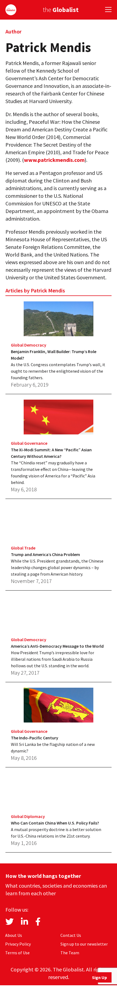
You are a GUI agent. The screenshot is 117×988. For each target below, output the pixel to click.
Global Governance (29, 443)
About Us (13, 935)
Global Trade (23, 548)
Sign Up (99, 977)
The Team (69, 952)
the (61, 9)
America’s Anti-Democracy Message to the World (57, 646)
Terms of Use (17, 952)
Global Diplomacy (28, 816)
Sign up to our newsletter (84, 944)
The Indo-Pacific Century (34, 737)
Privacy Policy (18, 944)
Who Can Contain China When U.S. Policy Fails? (55, 823)
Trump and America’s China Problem (45, 554)
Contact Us (70, 935)
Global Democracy (28, 345)
